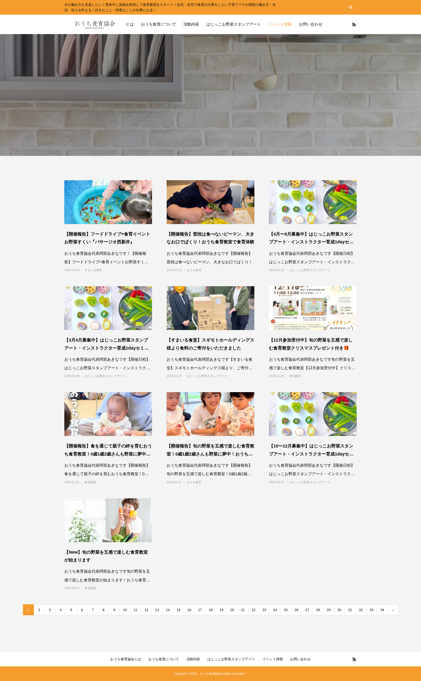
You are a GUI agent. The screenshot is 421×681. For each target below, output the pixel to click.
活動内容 (191, 24)
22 (254, 610)
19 (221, 610)
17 (200, 610)
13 (157, 610)
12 (146, 610)
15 (179, 610)
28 (318, 610)
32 (361, 610)
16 (189, 610)
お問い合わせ (310, 24)
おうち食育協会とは (125, 659)
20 (232, 610)
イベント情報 (280, 24)
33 (371, 610)
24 (275, 610)
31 (350, 610)
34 (382, 610)
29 (329, 610)
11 (135, 610)
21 (243, 610)
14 (168, 610)
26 (296, 610)
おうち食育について (158, 24)
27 (307, 610)
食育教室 (295, 376)
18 (211, 610)
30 (339, 610)
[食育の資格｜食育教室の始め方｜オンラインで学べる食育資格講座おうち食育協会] (94, 24)
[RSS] (354, 24)
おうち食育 (194, 270)
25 (286, 610)
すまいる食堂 (93, 270)
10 (125, 610)
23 (264, 610)
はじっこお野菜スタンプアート (233, 24)
